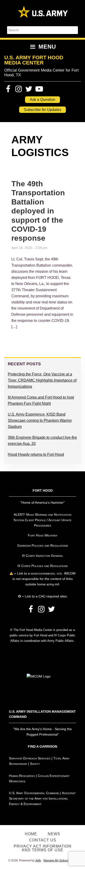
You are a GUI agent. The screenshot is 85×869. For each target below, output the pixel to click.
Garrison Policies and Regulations (42, 545)
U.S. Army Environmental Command (34, 793)
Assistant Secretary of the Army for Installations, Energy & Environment (42, 798)
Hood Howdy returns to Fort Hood (36, 454)
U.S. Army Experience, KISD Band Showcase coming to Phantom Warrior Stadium (40, 420)
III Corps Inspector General (42, 556)
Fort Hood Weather (42, 535)
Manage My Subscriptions (60, 860)
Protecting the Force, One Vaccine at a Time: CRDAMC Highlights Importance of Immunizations (42, 380)
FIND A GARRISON (42, 746)
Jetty (38, 860)
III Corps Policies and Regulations (42, 566)
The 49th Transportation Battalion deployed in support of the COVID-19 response (38, 210)
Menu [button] (47, 46)
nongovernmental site (46, 573)
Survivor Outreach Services (30, 758)
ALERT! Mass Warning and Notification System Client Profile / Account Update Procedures (42, 520)
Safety (35, 764)
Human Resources (22, 776)
